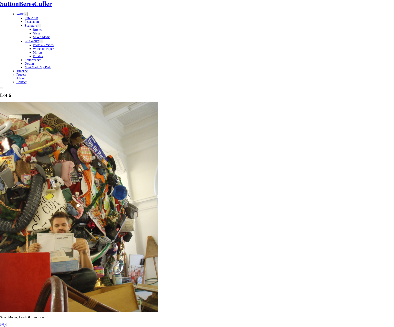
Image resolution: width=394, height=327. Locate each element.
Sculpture (31, 25)
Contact (21, 82)
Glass (36, 33)
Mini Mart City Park (38, 67)
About (20, 78)
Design (29, 63)
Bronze (37, 29)
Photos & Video (43, 45)
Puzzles (38, 56)
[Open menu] (1, 87)
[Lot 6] (79, 311)
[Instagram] (2, 325)
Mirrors (37, 52)
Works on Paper (43, 48)
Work (20, 14)
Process (21, 74)
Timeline (22, 71)
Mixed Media (41, 37)
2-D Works (32, 41)
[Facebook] (6, 325)
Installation (32, 21)
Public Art (31, 18)
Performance (33, 60)
